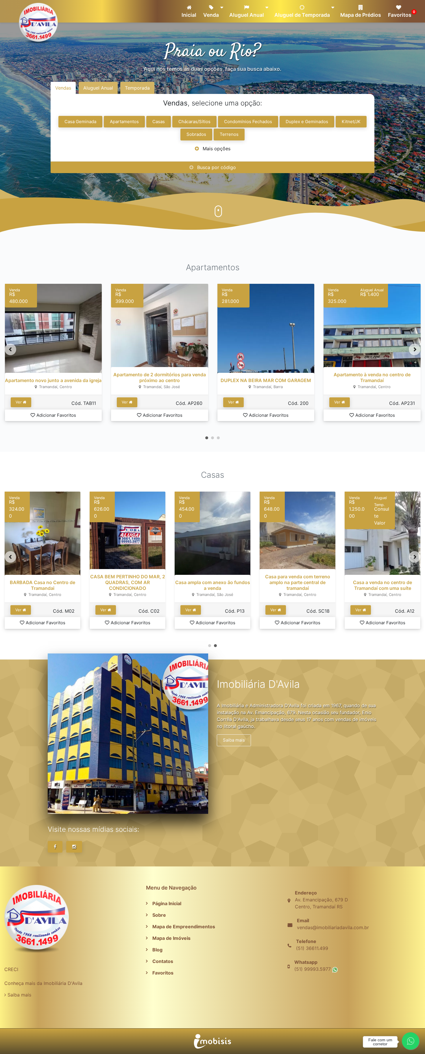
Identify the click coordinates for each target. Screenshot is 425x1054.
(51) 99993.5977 (313, 969)
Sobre (159, 915)
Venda (211, 15)
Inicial (189, 15)
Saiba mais (234, 740)
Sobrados (196, 134)
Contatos (162, 961)
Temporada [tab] (137, 88)
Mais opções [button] (216, 148)
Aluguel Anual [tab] (98, 88)
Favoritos (401, 14)
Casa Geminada (80, 121)
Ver (19, 402)
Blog (157, 950)
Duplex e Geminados (307, 121)
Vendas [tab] (63, 88)
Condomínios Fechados (248, 121)
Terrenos (229, 134)
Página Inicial (166, 903)
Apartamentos (124, 121)
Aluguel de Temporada (302, 15)
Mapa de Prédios (360, 15)
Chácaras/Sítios (194, 121)
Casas (158, 121)
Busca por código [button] (216, 167)
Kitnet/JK (351, 121)
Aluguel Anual (246, 15)
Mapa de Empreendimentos (183, 926)
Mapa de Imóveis (171, 938)
